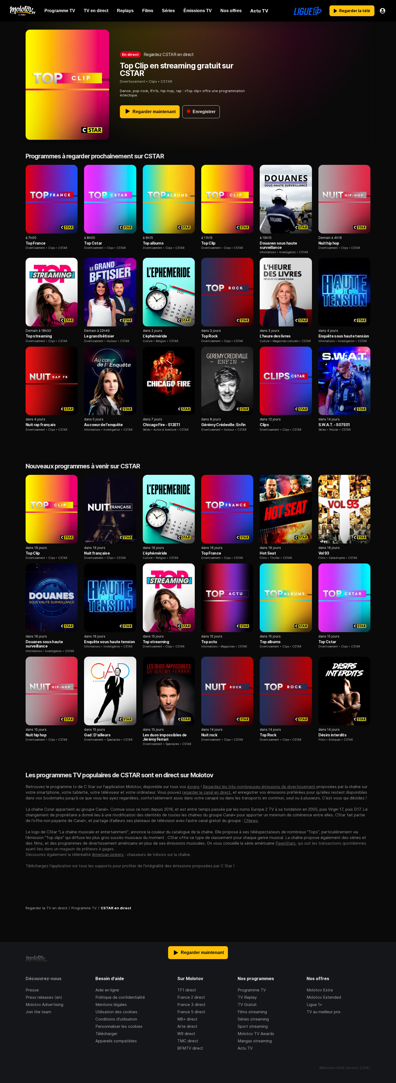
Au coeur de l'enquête (103, 424)
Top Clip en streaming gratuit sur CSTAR (176, 69)
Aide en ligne (107, 990)
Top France (35, 243)
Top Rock (209, 336)
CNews (251, 820)
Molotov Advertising (44, 1004)
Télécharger (106, 1033)
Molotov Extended (324, 997)
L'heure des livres (275, 336)
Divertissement (132, 81)
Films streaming (252, 1011)
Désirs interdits (332, 735)
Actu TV (245, 1048)
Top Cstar (93, 243)
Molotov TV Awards (256, 1033)
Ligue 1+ (314, 1004)
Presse (32, 990)
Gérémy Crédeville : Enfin (223, 424)
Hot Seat (268, 553)
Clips (153, 81)
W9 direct (186, 1033)
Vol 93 (323, 553)
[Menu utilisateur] (382, 11)
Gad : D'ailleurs (97, 735)
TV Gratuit (247, 1004)
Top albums (153, 243)
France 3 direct (191, 1004)
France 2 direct (191, 997)
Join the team (38, 1011)
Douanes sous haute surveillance (278, 245)
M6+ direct (187, 1019)
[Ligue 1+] (307, 11)
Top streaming (39, 336)
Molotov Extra (320, 990)
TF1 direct (186, 990)
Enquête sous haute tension (343, 336)
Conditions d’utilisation (116, 1019)
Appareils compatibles (116, 1040)
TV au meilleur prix (324, 1011)
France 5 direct (191, 1011)
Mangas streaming (255, 1040)
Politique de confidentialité (120, 997)
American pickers (108, 854)
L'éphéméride (155, 336)
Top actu (209, 641)
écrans (193, 786)
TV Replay (247, 997)
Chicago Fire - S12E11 (161, 424)
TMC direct (187, 1040)
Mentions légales (111, 1004)
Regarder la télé (354, 10)
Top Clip (208, 243)
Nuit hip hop (328, 243)
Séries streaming (253, 1019)
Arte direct (187, 1026)
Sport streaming (253, 1026)
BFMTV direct (190, 1048)
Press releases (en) (44, 997)
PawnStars (286, 843)
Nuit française (97, 553)
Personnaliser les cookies (119, 1026)
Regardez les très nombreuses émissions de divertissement (259, 786)
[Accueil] (22, 10)
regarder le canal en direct (206, 792)
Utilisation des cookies (116, 1011)
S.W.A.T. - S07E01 (334, 424)
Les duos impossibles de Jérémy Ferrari (165, 737)
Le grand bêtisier (99, 336)
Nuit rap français (40, 424)
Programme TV (252, 990)
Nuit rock (209, 735)
